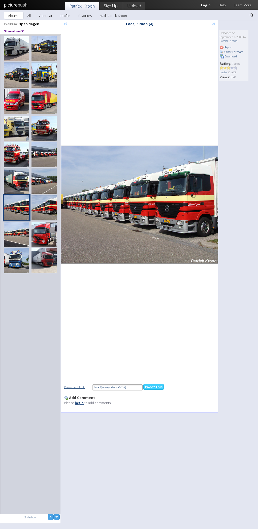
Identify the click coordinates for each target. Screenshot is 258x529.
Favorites (85, 15)
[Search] (251, 15)
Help (222, 5)
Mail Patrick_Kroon (113, 15)
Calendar (45, 15)
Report (228, 47)
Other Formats (233, 52)
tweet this (154, 387)
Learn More (242, 5)
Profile (65, 15)
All (29, 15)
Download (230, 56)
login (79, 403)
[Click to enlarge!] (139, 205)
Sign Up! (111, 6)
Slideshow (30, 517)
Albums (13, 15)
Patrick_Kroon (82, 6)
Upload (134, 6)
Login (223, 72)
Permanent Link (74, 387)
